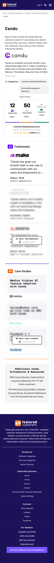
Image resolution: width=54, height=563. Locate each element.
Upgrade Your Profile (27, 532)
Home (5, 13)
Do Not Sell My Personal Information (27, 492)
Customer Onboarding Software (35, 13)
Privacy (27, 484)
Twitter (27, 516)
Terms (27, 480)
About (27, 475)
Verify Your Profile (27, 536)
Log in (39, 5)
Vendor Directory (27, 464)
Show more (10, 76)
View (11, 117)
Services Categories (27, 460)
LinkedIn (27, 512)
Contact (27, 488)
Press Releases (27, 508)
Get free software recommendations (27, 550)
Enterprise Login (27, 544)
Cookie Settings (27, 496)
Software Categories (15, 13)
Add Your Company (27, 540)
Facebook (27, 521)
